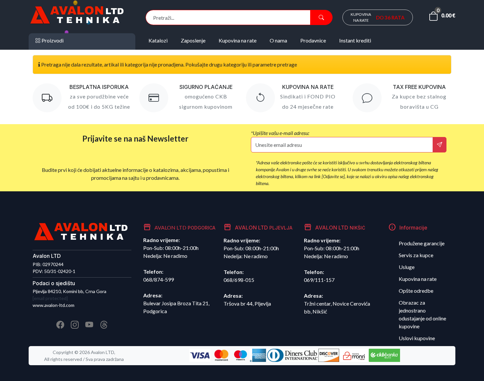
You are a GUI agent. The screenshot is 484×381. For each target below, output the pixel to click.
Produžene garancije (421, 243)
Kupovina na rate (418, 279)
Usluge (407, 267)
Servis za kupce (416, 255)
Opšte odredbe (416, 290)
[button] (442, 17)
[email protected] (50, 298)
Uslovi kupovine (417, 338)
